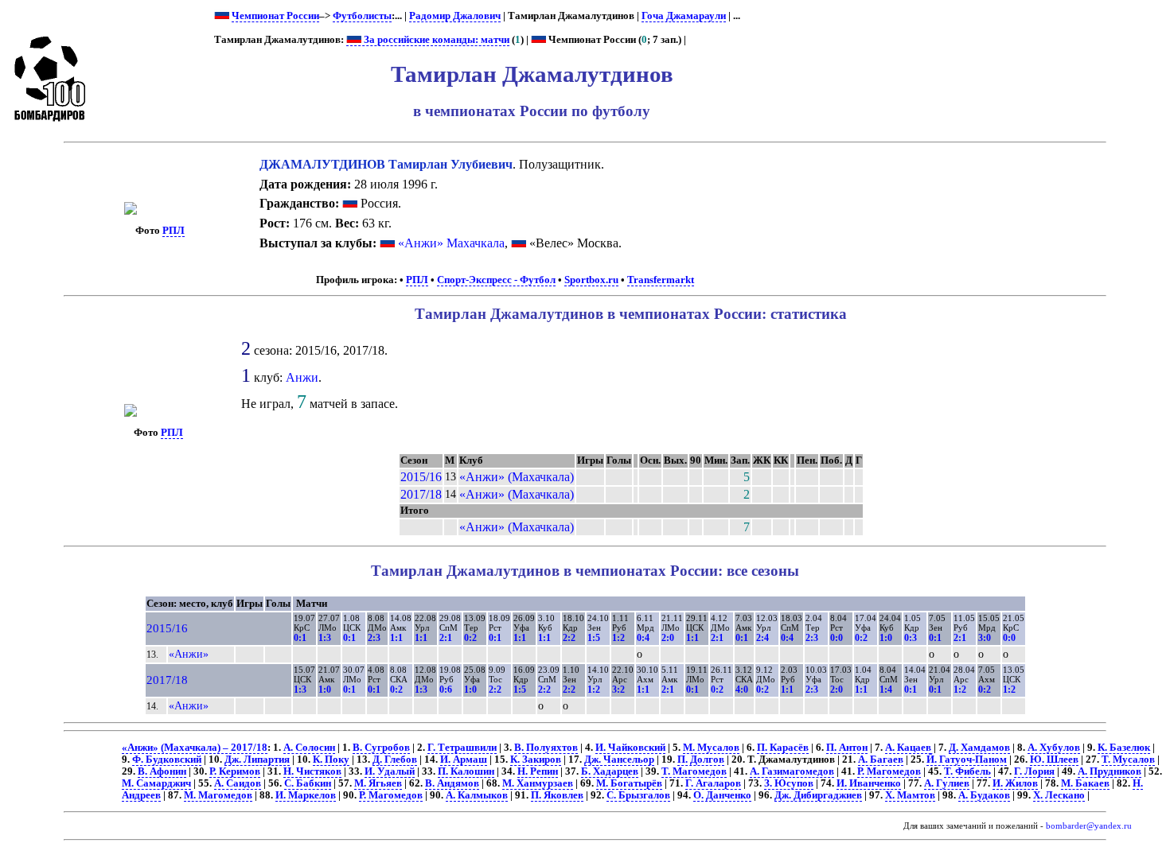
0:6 (445, 689)
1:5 (593, 637)
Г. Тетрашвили (462, 747)
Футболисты (362, 15)
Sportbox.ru (591, 280)
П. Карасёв (783, 747)
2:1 (445, 637)
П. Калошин (466, 771)
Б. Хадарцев (609, 771)
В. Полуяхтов (546, 747)
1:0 (885, 637)
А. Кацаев (908, 747)
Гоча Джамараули (684, 15)
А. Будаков (984, 795)
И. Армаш (463, 759)
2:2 (569, 637)
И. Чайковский (630, 747)
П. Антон (847, 747)
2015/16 (421, 477)
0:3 (910, 637)
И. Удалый (390, 771)
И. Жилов (1015, 783)
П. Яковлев (557, 795)
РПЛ (173, 230)
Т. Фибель (967, 771)
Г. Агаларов (713, 783)
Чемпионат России (275, 15)
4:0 (741, 689)
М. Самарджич (156, 783)
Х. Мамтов (910, 795)
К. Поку (331, 759)
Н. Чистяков (312, 771)
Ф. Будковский (166, 759)
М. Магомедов (218, 795)
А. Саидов (237, 783)
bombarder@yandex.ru (1089, 826)
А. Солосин (309, 747)
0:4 (643, 637)
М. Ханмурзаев (537, 783)
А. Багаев (880, 759)
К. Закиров (535, 759)
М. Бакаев (1085, 783)
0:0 (836, 637)
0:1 (300, 637)
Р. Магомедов (889, 771)
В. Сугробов (381, 747)
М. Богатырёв (629, 783)
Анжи (302, 377)
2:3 (374, 637)
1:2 (618, 637)
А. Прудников (1109, 771)
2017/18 (421, 494)
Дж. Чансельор (619, 759)
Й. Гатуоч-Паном (966, 759)
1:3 (324, 637)
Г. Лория (1034, 771)
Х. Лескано (1059, 795)
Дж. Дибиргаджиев (818, 795)
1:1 (396, 637)
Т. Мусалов (1128, 759)
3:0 (984, 637)
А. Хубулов (1054, 747)
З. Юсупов (788, 783)
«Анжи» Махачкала (451, 243)
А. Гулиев (946, 783)
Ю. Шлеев (1054, 759)
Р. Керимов (234, 771)
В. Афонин (162, 771)
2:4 (762, 637)
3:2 (618, 689)
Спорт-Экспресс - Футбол (496, 280)
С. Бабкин (307, 783)
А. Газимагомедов (792, 771)
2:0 (667, 637)
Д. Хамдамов (979, 747)
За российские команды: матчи (435, 39)
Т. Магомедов (694, 771)
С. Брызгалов (638, 795)
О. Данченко (722, 795)
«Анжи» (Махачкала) (516, 477)
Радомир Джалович (455, 15)
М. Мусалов (711, 747)
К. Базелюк (1124, 747)
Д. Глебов (394, 759)
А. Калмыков (477, 795)
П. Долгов (700, 759)
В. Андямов (452, 783)
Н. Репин (537, 771)
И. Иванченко (869, 783)
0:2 (470, 637)
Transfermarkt (660, 280)
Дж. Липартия (257, 759)
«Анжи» (189, 653)
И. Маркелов (305, 795)
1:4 (885, 689)
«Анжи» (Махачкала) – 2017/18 (194, 747)
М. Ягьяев (378, 783)
